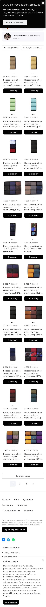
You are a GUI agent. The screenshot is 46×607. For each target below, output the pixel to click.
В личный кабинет (15, 22)
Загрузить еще (23, 476)
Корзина (28, 510)
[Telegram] (8, 539)
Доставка (28, 499)
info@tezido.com (9, 557)
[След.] (33, 484)
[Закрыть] (43, 560)
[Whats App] (13, 539)
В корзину (12, 91)
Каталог (6, 499)
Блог (16, 499)
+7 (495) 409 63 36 (10, 553)
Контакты (22, 505)
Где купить (7, 505)
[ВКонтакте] (3, 539)
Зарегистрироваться (14, 530)
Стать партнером (11, 510)
